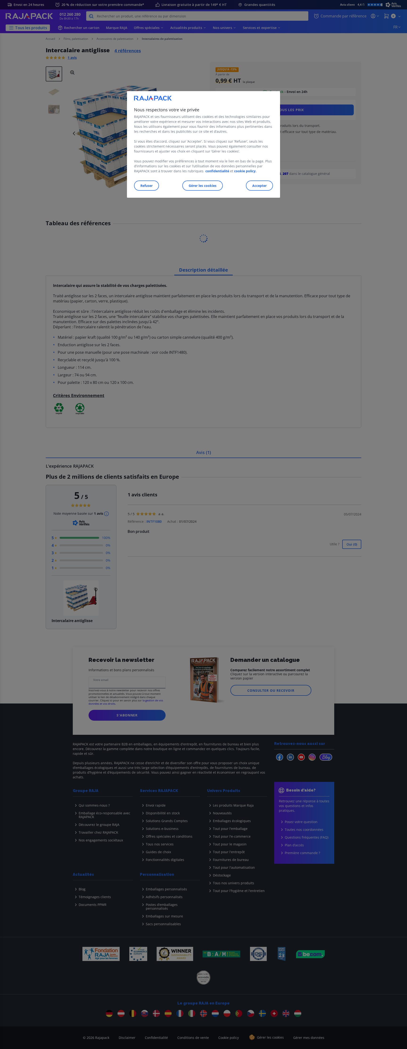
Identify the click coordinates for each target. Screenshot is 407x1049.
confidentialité (217, 171)
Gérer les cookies (202, 185)
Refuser (146, 185)
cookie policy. (245, 171)
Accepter (259, 185)
